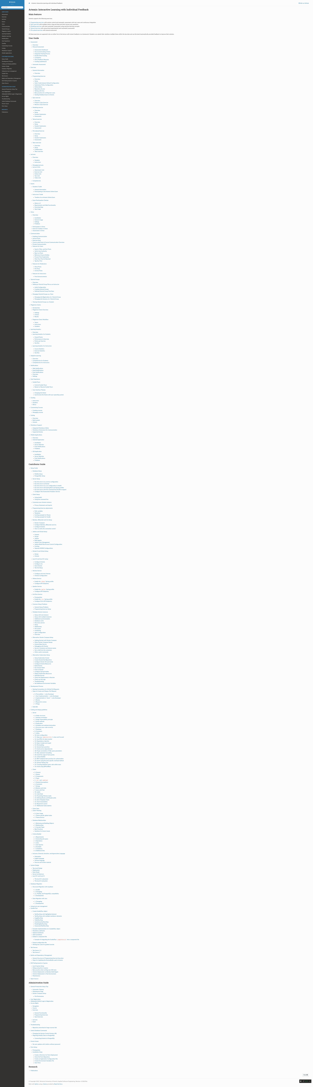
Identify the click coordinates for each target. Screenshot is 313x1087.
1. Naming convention (41, 717)
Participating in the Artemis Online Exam (46, 191)
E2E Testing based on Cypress (9, 80)
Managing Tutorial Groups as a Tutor (43, 294)
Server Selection (39, 444)
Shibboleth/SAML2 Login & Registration (12, 94)
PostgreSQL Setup (40, 476)
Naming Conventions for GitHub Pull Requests (46, 689)
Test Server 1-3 (37, 950)
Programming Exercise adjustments (43, 508)
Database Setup (37, 471)
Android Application (38, 439)
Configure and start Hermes (42, 573)
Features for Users (38, 246)
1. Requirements (39, 837)
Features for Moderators (40, 264)
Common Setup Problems (40, 604)
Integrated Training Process (42, 53)
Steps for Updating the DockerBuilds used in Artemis (48, 960)
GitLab (36, 536)
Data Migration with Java (40, 898)
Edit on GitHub (304, 3)
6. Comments (38, 784)
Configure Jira (39, 564)
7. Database (38, 729)
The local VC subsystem (41, 879)
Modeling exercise (38, 107)
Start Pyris (38, 1062)
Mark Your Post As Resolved (42, 259)
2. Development (39, 903)
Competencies (37, 180)
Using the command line (41, 499)
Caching (37, 546)
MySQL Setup (39, 474)
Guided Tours (36, 382)
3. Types (37, 778)
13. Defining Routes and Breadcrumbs (45, 798)
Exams (3, 21)
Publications (5, 112)
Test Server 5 (36, 952)
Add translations (37, 934)
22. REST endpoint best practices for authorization (49, 758)
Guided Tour (5, 73)
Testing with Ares (39, 91)
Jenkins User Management (42, 542)
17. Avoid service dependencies (43, 749)
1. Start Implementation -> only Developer (47, 696)
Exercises (4, 17)
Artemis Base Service (41, 644)
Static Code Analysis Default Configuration (47, 83)
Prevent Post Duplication (42, 257)
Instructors (38, 162)
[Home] (29, 3)
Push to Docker (39, 669)
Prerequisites (38, 597)
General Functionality (41, 1013)
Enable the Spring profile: (44, 581)
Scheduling (38, 630)
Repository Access (40, 89)
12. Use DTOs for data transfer (43, 739)
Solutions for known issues (42, 831)
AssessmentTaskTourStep (42, 926)
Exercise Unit (38, 172)
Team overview (39, 151)
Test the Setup (39, 567)
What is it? (38, 203)
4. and (41, 780)
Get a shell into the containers (43, 650)
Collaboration (38, 149)
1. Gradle (37, 889)
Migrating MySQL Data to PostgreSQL (44, 1035)
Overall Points (39, 337)
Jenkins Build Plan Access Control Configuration (48, 544)
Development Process (7, 61)
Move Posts (38, 266)
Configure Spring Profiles (42, 671)
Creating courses (37, 410)
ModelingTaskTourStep (41, 924)
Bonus (34, 404)
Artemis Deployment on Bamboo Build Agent (45, 972)
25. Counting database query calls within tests (48, 764)
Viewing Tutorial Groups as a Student (43, 302)
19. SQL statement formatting (43, 752)
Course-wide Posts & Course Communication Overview (48, 242)
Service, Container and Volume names (45, 648)
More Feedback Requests (42, 59)
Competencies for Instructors (41, 362)
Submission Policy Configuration (44, 85)
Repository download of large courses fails (45, 1027)
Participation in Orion (39, 226)
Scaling (3, 48)
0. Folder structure (40, 715)
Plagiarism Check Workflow (40, 319)
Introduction (36, 308)
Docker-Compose (40, 523)
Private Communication (39, 244)
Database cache (39, 620)
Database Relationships (39, 820)
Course (35, 1008)
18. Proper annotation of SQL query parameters (48, 751)
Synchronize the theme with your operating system (49, 394)
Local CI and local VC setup (40, 559)
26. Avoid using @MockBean (43, 766)
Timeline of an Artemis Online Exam (45, 197)
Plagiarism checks (6, 31)
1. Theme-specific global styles (43, 815)
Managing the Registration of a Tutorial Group (48, 297)
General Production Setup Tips (9, 89)
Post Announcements (41, 276)
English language (39, 858)
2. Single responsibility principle (44, 719)
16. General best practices (42, 747)
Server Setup (36, 479)
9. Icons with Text (40, 790)
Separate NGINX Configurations (44, 548)
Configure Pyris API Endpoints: (43, 601)
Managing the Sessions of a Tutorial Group (47, 299)
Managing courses (38, 412)
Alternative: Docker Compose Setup (43, 637)
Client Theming (37, 810)
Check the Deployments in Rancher (45, 677)
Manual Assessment (38, 47)
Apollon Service (37, 586)
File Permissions (39, 996)
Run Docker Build (40, 667)
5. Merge (37, 704)
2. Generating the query (41, 839)
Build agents (38, 540)
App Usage (38, 209)
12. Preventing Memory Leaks (43, 796)
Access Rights (5, 96)
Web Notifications (38, 368)
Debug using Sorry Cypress (40, 968)
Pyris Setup (4, 106)
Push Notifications (38, 372)
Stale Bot (35, 706)
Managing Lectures (38, 165)
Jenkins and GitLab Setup (40, 531)
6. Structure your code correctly (44, 727)
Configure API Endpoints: (42, 583)
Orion (3, 24)
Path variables (39, 511)
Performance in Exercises (42, 339)
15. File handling (39, 745)
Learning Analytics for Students (41, 334)
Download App (39, 207)
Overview (35, 45)
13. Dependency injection (42, 741)
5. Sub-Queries (39, 844)
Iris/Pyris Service (37, 594)
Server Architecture (38, 874)
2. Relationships (39, 825)
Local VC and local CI (39, 876)
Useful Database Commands (9, 101)
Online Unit (38, 174)
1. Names (37, 774)
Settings (37, 221)
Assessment (5, 14)
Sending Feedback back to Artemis (44, 94)
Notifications (5, 38)
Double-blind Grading (41, 55)
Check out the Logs (40, 679)
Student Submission (40, 114)
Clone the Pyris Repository (42, 1057)
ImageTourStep (39, 918)
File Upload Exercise (38, 131)
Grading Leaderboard (41, 61)
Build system (36, 420)
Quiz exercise (36, 97)
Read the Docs (58, 1084)
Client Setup (36, 494)
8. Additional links (40, 850)
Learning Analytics (6, 33)
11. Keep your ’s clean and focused (49, 737)
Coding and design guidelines (9, 64)
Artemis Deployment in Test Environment (44, 974)
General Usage (39, 220)
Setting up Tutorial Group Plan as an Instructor (46, 284)
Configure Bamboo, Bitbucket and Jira (45, 524)
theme (45, 1084)
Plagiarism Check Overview (40, 309)
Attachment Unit (39, 170)
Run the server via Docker (42, 483)
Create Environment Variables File (44, 1061)
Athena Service (37, 578)
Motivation (38, 856)
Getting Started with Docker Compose (45, 640)
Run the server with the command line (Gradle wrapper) (50, 489)
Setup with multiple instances (43, 617)
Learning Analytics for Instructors (42, 346)
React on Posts (39, 253)
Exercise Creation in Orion (40, 228)
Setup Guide (5, 59)
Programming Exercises (41, 1015)
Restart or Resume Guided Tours (44, 387)
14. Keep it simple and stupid (43, 743)
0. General (37, 772)
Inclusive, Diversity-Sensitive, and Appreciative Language (49, 853)
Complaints (38, 57)
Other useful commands (41, 652)
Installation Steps (37, 1052)
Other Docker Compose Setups (43, 642)
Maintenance (36, 975)
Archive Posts (38, 270)
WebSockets (38, 626)
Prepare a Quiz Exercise (41, 102)
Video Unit (38, 178)
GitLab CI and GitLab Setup (40, 551)
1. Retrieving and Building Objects (44, 823)
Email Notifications (38, 370)
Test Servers (5, 76)
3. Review (37, 700)
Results (37, 316)
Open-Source (5, 83)
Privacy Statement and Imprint (43, 505)
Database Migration (7, 68)
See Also (37, 343)
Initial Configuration (40, 287)
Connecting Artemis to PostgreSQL (45, 1038)
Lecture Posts (36, 238)
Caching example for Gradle (42, 517)
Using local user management (9, 71)
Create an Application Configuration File (46, 1059)
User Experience (6, 41)
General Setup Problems (41, 607)
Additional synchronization (42, 619)
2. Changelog (38, 891)
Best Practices (39, 829)
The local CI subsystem (41, 881)
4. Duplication (39, 723)
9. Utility (37, 733)
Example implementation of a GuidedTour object (46, 928)
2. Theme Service (39, 817)
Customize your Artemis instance (42, 502)
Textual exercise (37, 119)
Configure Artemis (40, 526)
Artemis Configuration (41, 575)
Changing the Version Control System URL (45, 1033)
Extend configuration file (40, 942)
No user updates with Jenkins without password (46, 1044)
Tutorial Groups (6, 29)
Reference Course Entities (42, 255)
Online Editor (38, 87)
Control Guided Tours (41, 385)
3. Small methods (39, 721)
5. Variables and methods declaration (45, 725)
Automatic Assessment (39, 64)
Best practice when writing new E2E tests (44, 970)
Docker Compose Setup (39, 993)
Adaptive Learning (6, 36)
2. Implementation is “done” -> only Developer (48, 698)
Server (34, 712)
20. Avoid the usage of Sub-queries (44, 754)
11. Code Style (39, 794)
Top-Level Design (37, 868)
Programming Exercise (39, 76)
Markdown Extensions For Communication (45, 430)
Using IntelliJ (38, 497)
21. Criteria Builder (40, 756)
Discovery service (40, 622)
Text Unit (37, 176)
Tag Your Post (38, 261)
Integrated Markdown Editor (41, 428)
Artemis (12, 2)
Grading (4, 43)
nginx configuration (40, 632)
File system (38, 628)
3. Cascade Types (39, 827)
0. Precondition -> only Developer (44, 694)
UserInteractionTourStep (41, 922)
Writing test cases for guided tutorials (43, 944)
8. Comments (38, 731)
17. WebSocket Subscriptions (43, 805)
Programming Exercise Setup (43, 609)
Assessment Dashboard (41, 49)
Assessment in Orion (38, 230)
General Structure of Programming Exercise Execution (48, 958)
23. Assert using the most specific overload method (49, 760)
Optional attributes (38, 932)
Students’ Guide (37, 186)
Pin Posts (37, 268)
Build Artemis (38, 665)
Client (34, 769)
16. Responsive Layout (41, 803)
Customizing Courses (7, 45)
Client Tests (36, 808)
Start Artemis (38, 566)
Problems (37, 223)
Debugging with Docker (41, 646)
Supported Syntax (38, 432)
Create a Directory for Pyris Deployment (46, 1055)
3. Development (39, 895)
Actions (37, 314)
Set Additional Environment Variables (45, 683)
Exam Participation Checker (40, 200)
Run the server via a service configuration (46, 481)
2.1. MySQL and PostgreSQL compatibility (47, 893)
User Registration (6, 91)
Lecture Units (36, 167)
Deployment (36, 870)
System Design (5, 66)
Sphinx (37, 1084)
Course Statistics (39, 349)
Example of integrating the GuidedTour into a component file (57, 939)
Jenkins (37, 538)
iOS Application (37, 451)
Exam (34, 1021)
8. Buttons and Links (40, 788)
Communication (6, 26)
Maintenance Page (38, 991)
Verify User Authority (41, 251)
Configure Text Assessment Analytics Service (47, 491)
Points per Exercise (40, 341)
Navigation (36, 1006)
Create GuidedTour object (40, 911)
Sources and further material (43, 862)
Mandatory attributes (39, 930)
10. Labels (37, 792)
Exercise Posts (37, 240)
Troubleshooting (6, 98)
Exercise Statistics (40, 351)
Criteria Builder (37, 834)
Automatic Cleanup (38, 989)
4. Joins (37, 842)
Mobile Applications (7, 53)
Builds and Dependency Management (11, 78)
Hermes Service (37, 570)
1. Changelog (38, 901)
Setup (36, 81)
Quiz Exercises (39, 1017)
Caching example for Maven (43, 515)
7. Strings (37, 786)
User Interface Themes (39, 390)
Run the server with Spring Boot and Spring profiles (49, 487)
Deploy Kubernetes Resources (43, 673)
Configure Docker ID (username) (44, 662)
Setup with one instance (41, 615)
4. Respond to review (41, 702)
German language (40, 860)
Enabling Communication (40, 236)
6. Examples (38, 846)
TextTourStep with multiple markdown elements (48, 916)
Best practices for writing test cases (45, 92)
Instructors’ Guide (38, 194)
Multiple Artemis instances (40, 612)
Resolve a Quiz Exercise (41, 104)
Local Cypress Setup (38, 966)
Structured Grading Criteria (42, 51)
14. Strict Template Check (42, 799)
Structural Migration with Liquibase (43, 886)
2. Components (39, 776)
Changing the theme (40, 393)
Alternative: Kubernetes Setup (41, 655)
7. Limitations (38, 848)
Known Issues (5, 103)
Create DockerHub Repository (43, 660)
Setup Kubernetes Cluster (42, 658)
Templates (37, 513)
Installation (38, 218)
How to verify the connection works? (45, 528)
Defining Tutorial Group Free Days (44, 291)
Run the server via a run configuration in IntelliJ (48, 485)
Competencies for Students (40, 360)
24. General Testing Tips (41, 762)
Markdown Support (7, 50)
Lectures (4, 19)
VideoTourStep (39, 920)
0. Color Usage (39, 813)
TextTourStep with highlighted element (45, 914)
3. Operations (38, 841)
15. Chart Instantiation (41, 801)
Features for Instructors (39, 273)
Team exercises (37, 142)
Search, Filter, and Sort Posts (43, 249)
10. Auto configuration (41, 735)
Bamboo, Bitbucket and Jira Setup (42, 520)
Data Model (36, 872)
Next (305, 1075)
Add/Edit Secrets (39, 675)
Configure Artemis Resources (43, 663)
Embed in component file (40, 936)
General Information (38, 70)
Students (37, 160)
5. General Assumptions (41, 782)
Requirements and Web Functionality (45, 205)
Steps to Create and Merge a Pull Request (44, 691)
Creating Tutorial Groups (42, 289)
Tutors (36, 322)
